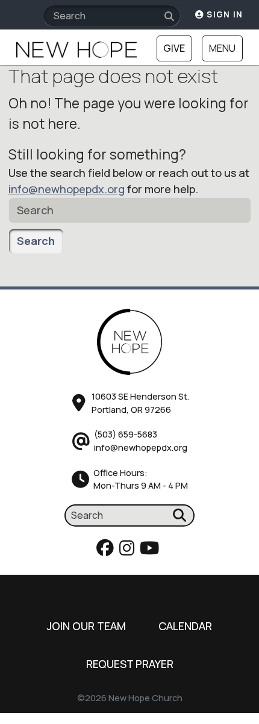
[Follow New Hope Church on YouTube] (151, 551)
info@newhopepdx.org (66, 189)
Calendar (185, 626)
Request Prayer (129, 664)
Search (36, 241)
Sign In (223, 14)
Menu (222, 48)
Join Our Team (86, 626)
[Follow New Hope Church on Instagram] (128, 551)
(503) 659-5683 (125, 434)
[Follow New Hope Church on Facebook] (106, 551)
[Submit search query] (169, 16)
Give (174, 48)
